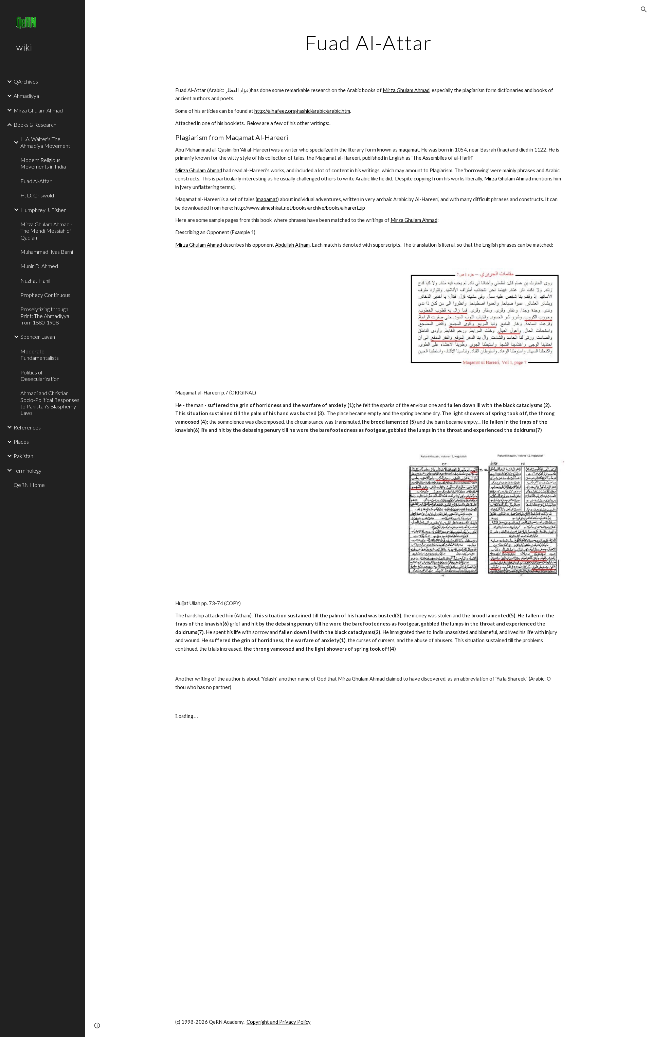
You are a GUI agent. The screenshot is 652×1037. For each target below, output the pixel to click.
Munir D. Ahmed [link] (39, 266)
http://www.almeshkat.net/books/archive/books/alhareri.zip (299, 208)
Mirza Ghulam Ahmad (406, 90)
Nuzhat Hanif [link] (35, 280)
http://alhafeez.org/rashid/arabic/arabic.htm (302, 111)
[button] (644, 9)
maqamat (409, 150)
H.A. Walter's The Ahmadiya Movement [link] (45, 142)
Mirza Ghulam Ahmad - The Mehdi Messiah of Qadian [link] (46, 231)
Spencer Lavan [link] (37, 336)
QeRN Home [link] (29, 484)
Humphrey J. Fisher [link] (43, 210)
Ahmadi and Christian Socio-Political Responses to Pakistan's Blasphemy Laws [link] (49, 403)
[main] (368, 42)
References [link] (27, 427)
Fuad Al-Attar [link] (36, 181)
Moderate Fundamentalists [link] (39, 354)
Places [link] (21, 441)
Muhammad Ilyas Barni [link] (46, 251)
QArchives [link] (26, 81)
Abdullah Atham (292, 245)
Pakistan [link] (23, 456)
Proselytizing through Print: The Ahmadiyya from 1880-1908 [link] (44, 316)
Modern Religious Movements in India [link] (43, 163)
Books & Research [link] (35, 124)
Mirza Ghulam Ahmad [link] (38, 110)
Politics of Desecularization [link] (39, 375)
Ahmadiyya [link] (26, 95)
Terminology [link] (27, 470)
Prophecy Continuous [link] (45, 295)
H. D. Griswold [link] (37, 195)
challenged (308, 178)
